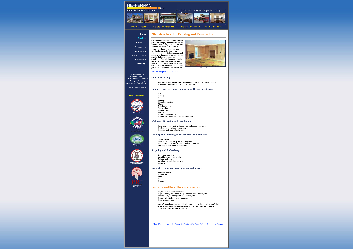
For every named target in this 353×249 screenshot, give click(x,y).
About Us (169, 224)
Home (155, 224)
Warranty (220, 224)
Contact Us (179, 224)
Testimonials (189, 224)
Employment (211, 224)
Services (162, 224)
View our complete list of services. (165, 72)
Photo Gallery (200, 224)
